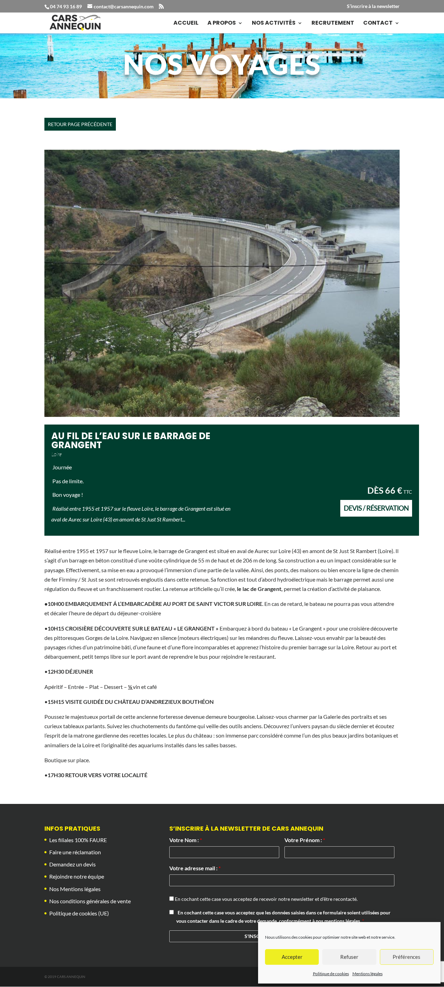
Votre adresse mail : (195, 868)
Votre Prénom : (304, 840)
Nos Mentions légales (75, 889)
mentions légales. (343, 921)
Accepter (292, 957)
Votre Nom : (185, 840)
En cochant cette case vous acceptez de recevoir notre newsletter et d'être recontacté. (266, 899)
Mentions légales (367, 973)
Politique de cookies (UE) (79, 913)
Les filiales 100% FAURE (78, 840)
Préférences (406, 957)
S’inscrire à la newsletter (373, 6)
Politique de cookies (331, 973)
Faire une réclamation (75, 852)
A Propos (221, 23)
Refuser (349, 957)
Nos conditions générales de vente (90, 901)
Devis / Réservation (376, 508)
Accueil (185, 23)
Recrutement (332, 23)
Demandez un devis (72, 864)
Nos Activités (274, 23)
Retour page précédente (80, 124)
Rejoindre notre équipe (76, 876)
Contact (378, 23)
